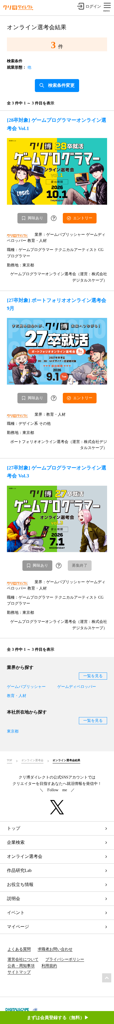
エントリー (82, 218)
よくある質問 (19, 949)
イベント (16, 912)
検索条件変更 (61, 85)
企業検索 (16, 842)
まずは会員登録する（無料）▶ (58, 1017)
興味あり (35, 218)
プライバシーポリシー (64, 959)
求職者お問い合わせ (55, 949)
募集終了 (79, 565)
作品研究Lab (19, 870)
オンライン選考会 (24, 856)
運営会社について (22, 959)
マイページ (18, 926)
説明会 (13, 898)
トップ (13, 828)
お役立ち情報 (20, 884)
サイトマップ (19, 972)
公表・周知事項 (21, 966)
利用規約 (49, 966)
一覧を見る (93, 676)
